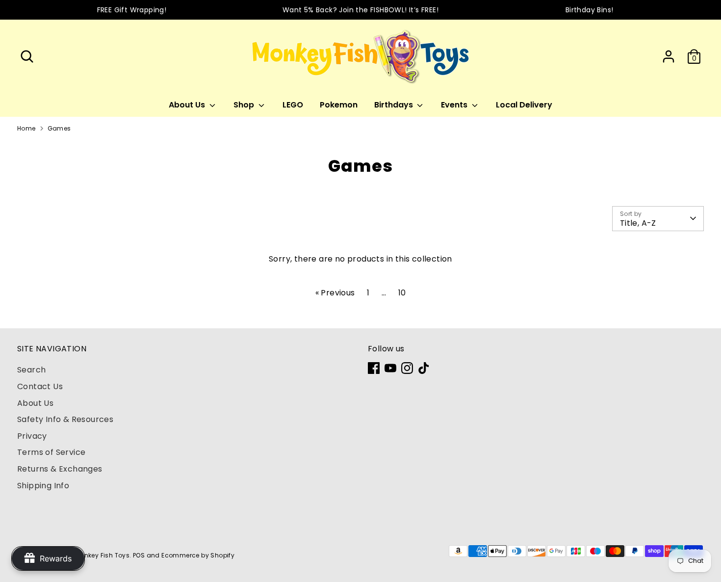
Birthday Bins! (590, 10)
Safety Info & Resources (65, 419)
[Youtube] (390, 368)
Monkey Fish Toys (102, 555)
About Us (188, 104)
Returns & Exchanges (60, 469)
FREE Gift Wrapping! (132, 10)
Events (455, 104)
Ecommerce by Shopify (197, 555)
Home (26, 128)
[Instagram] (407, 368)
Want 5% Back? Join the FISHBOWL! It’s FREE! (360, 10)
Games (59, 128)
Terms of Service (51, 452)
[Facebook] (374, 368)
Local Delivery (524, 104)
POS (139, 555)
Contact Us (40, 386)
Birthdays (394, 104)
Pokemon (339, 104)
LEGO (293, 104)
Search (31, 369)
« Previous (335, 292)
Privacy (32, 436)
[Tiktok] (424, 368)
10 (402, 292)
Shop (244, 104)
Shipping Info (43, 485)
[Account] (668, 56)
